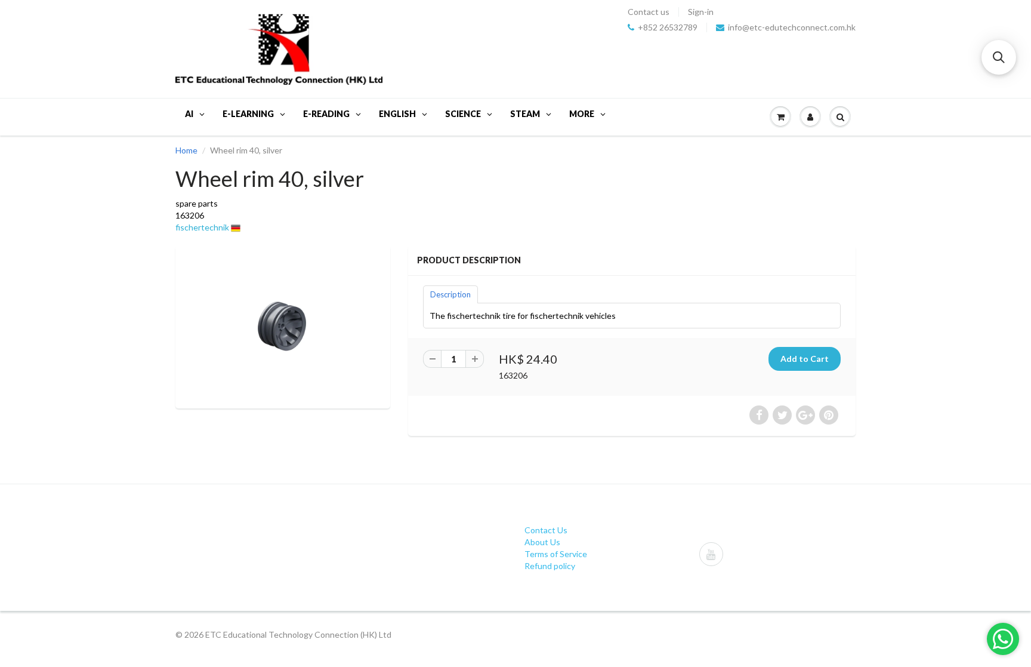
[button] (998, 57)
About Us (542, 542)
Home (186, 150)
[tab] (450, 294)
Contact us (648, 12)
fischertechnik (202, 227)
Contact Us (545, 530)
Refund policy (549, 566)
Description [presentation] (450, 294)
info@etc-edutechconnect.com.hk (792, 27)
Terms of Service (555, 554)
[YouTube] (711, 554)
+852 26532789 (667, 27)
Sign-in (701, 12)
